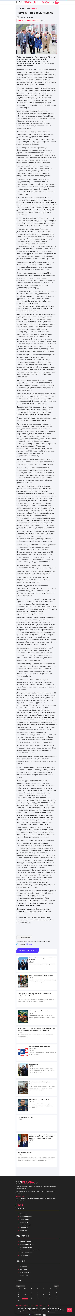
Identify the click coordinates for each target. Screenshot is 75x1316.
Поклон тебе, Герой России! (39, 1099)
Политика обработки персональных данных (32, 1305)
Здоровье (24, 1228)
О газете (23, 1269)
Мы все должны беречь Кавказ (40, 1011)
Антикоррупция (26, 1253)
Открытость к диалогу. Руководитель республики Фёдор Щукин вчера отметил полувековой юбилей (42, 1136)
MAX (30, 944)
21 (49, 1296)
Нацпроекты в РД (27, 1244)
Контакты (23, 1267)
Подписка (24, 1275)
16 (18, 1296)
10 (25, 1294)
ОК (69, 1310)
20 (43, 1296)
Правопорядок (26, 1216)
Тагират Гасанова (26, 17)
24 (25, 1298)
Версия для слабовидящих (28, 20)
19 (37, 1296)
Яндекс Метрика (47, 1308)
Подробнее (20, 1196)
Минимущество (26, 1242)
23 (18, 1298)
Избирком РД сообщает (26, 1117)
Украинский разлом (25, 1153)
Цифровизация (26, 1247)
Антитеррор (25, 1255)
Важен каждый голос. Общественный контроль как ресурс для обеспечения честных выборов (36, 1029)
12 (37, 1294)
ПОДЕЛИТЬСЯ (25, 937)
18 (31, 1296)
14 (49, 1294)
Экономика (24, 1219)
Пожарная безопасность (29, 1250)
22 (56, 1296)
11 (31, 1294)
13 (43, 1294)
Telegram (22, 944)
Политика (24, 1222)
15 (56, 1294)
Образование (25, 1225)
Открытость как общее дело (39, 1082)
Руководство (25, 1272)
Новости (23, 1214)
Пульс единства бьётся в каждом (41, 975)
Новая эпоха (33, 1064)
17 (25, 1296)
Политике (51, 1312)
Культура (23, 1230)
